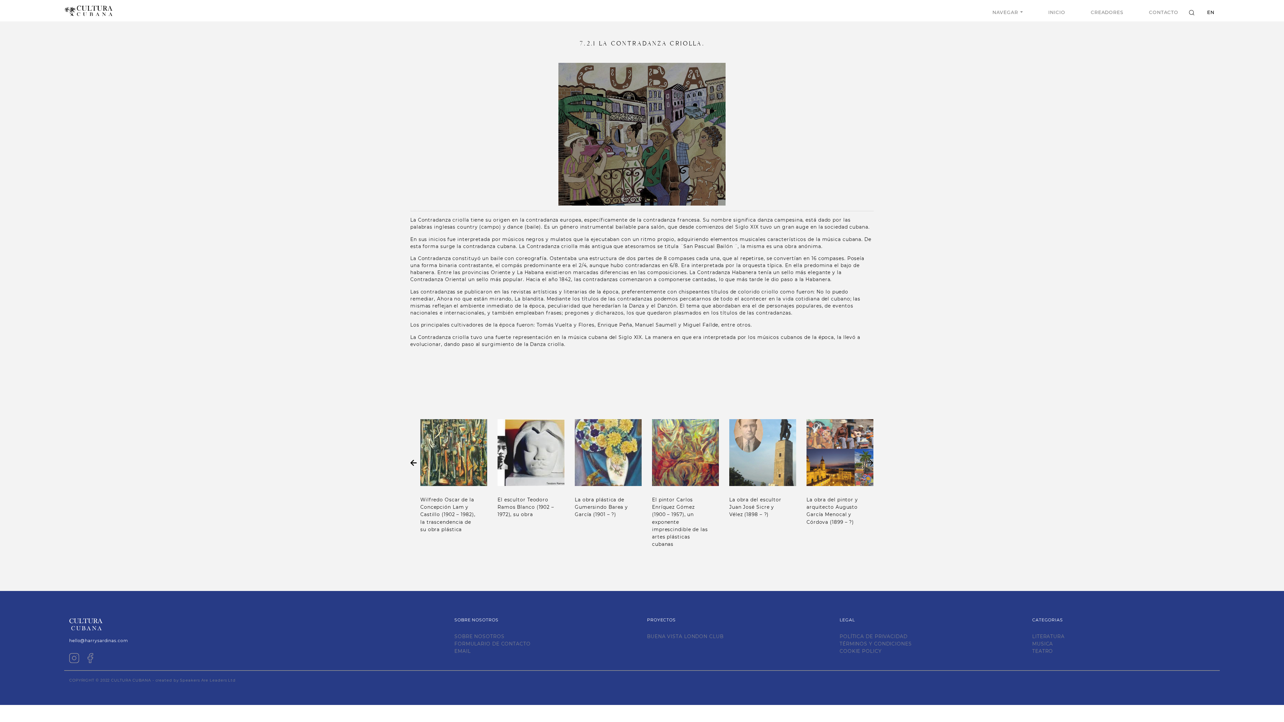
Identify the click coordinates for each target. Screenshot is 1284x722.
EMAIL (462, 651)
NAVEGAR (1005, 12)
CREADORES (1107, 12)
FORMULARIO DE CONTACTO (492, 643)
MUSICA (1042, 643)
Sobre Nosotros (479, 636)
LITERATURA (1048, 636)
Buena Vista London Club (685, 636)
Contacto (1163, 12)
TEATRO (1042, 651)
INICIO (1056, 12)
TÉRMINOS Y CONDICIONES (876, 643)
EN (1210, 12)
